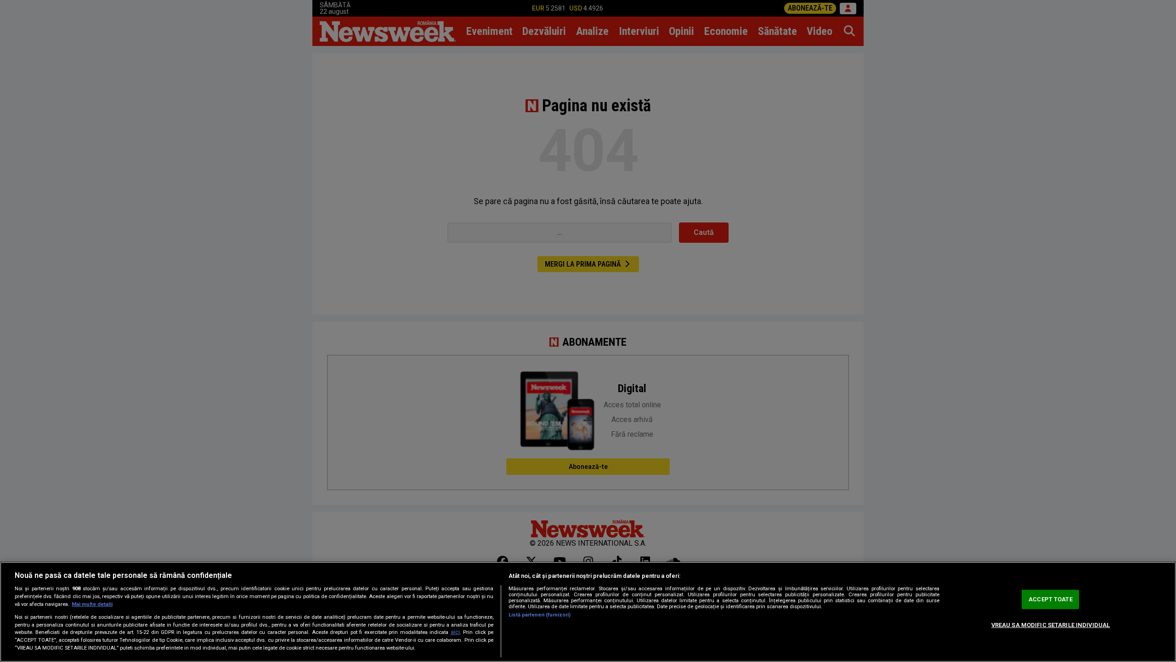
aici (455, 632)
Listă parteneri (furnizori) (540, 615)
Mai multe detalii (92, 604)
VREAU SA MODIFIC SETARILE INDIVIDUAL (1050, 625)
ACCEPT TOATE (1051, 599)
